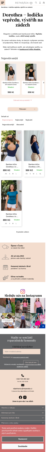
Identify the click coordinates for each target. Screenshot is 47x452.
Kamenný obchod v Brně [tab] (10, 418)
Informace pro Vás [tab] (8, 413)
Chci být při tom (31, 362)
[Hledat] (36, 2)
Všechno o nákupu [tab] (8, 408)
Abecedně (20, 124)
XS (6, 174)
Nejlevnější (19, 120)
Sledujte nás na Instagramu (23, 295)
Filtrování (22, 109)
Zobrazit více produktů (21, 100)
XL (40, 174)
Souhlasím (22, 446)
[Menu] (2, 2)
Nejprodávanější (8, 124)
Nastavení (22, 439)
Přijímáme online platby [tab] (9, 423)
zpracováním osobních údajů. (21, 357)
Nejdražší (29, 120)
